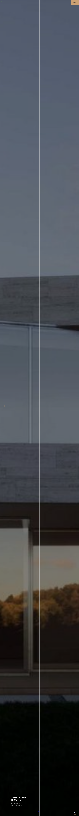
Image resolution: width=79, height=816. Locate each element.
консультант (75, 2)
